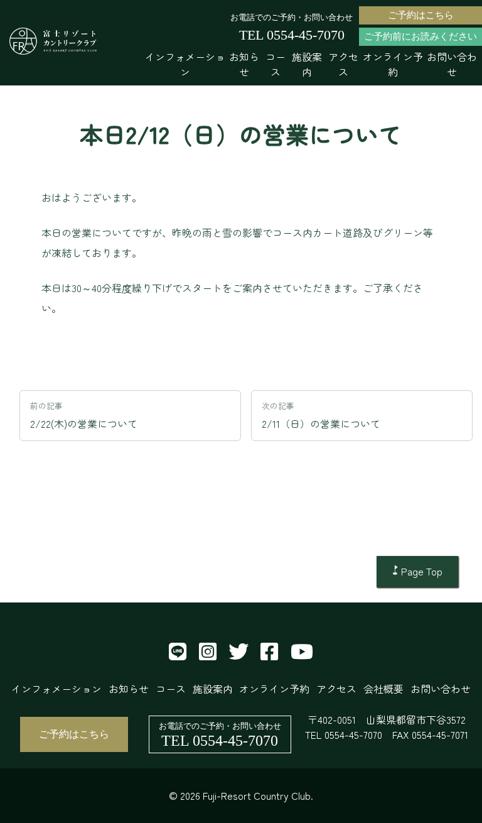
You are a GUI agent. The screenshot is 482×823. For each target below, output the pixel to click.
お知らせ (244, 64)
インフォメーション (185, 64)
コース (275, 64)
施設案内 (307, 64)
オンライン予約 (393, 64)
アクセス (343, 64)
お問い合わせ (452, 64)
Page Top (421, 571)
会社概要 (383, 688)
